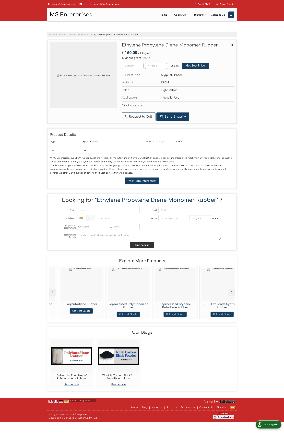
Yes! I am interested (142, 180)
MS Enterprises (71, 14)
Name (73, 210)
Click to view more (132, 105)
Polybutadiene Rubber (72, 304)
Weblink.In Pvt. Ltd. (88, 418)
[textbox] (156, 66)
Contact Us (218, 14)
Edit (176, 66)
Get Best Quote (72, 311)
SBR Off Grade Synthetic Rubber (212, 306)
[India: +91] (81, 218)
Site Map (222, 407)
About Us (180, 14)
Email (154, 210)
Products (198, 14)
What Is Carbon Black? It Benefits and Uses (118, 377)
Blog (145, 407)
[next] (231, 292)
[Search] (231, 14)
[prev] (52, 292)
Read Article (71, 384)
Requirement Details (70, 236)
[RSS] (233, 407)
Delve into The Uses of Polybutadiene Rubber (72, 377)
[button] (64, 4)
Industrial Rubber (79, 35)
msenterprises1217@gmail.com (101, 4)
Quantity (153, 218)
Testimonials (188, 407)
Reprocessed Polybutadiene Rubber (118, 306)
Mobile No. (70, 218)
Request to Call (140, 116)
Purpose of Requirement (70, 227)
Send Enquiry (175, 116)
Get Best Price (195, 65)
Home (163, 14)
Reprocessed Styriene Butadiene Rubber (165, 306)
